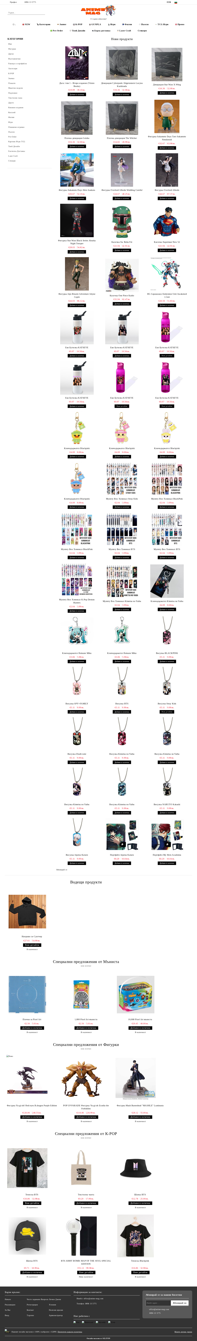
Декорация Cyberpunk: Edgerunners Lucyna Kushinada (122, 84)
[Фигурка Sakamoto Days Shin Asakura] (77, 170)
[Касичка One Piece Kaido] (122, 275)
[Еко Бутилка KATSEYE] (77, 327)
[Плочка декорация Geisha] (77, 118)
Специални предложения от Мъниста (86, 961)
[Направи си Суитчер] (27, 911)
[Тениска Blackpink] (135, 1236)
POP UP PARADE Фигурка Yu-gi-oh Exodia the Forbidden (86, 1107)
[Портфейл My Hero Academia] (167, 834)
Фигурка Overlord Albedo (167, 190)
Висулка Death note (77, 754)
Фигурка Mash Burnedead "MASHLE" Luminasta (140, 1105)
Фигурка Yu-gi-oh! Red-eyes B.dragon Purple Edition (32, 1105)
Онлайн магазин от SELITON (98, 1338)
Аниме (63, 24)
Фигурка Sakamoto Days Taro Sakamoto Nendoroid (167, 138)
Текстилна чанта (86, 1194)
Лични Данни (55, 1299)
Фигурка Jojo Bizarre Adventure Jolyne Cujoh (76, 295)
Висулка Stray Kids (167, 703)
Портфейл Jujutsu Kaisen (122, 855)
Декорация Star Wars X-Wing (167, 84)
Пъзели (144, 24)
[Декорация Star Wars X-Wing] (167, 64)
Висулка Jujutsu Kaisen (77, 855)
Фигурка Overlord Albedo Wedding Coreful (121, 190)
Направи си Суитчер (32, 936)
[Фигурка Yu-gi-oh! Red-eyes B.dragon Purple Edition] (27, 1079)
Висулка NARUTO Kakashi (167, 804)
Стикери (142, 31)
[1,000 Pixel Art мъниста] (81, 994)
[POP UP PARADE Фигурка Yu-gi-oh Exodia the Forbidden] (81, 1079)
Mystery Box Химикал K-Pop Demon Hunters (76, 601)
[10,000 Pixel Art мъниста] (135, 994)
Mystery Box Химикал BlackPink (167, 499)
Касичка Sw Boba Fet (121, 242)
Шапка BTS (140, 1194)
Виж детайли (167, 356)
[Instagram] (188, 2)
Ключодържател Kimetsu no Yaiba (167, 601)
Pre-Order (58, 31)
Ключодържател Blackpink (77, 448)
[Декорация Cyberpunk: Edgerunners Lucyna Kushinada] (122, 63)
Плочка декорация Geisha (76, 138)
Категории (44, 24)
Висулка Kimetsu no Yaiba (121, 754)
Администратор (56, 1315)
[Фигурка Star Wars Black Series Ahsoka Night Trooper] (77, 220)
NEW (27, 24)
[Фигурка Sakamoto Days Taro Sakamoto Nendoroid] (167, 116)
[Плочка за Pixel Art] (27, 994)
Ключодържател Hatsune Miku (77, 653)
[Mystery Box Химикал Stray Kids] (122, 478)
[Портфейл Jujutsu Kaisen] (122, 834)
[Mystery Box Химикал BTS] (122, 529)
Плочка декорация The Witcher (122, 138)
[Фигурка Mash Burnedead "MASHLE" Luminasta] (136, 1079)
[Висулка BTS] (122, 683)
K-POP (78, 24)
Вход (7, 1315)
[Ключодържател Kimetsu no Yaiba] (167, 581)
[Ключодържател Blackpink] (77, 428)
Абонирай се (61, 870)
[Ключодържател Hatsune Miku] (77, 633)
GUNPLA (96, 24)
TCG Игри (163, 24)
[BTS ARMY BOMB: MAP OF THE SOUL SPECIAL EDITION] (81, 1236)
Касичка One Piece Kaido (122, 295)
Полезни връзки (56, 1310)
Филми (128, 24)
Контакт (30, 1310)
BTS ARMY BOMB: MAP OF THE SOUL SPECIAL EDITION (86, 1262)
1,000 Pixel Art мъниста (86, 1019)
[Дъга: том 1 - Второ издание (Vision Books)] (77, 63)
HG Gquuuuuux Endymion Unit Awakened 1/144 (167, 295)
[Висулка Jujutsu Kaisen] (77, 834)
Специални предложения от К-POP (86, 1133)
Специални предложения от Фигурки (86, 1044)
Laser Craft (125, 31)
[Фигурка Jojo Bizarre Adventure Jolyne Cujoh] (77, 274)
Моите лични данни (183, 1332)
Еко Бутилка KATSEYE (76, 347)
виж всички (86, 966)
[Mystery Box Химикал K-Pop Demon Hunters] (77, 579)
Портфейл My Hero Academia (167, 855)
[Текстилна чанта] (81, 1168)
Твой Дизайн (78, 31)
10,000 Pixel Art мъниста (140, 1019)
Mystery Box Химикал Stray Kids (122, 499)
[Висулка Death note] (77, 733)
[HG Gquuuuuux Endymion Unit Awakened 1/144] (167, 274)
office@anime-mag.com (93, 1299)
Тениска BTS (31, 1194)
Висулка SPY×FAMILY (77, 703)
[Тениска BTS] (27, 1168)
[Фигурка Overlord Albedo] (167, 170)
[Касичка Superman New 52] (167, 222)
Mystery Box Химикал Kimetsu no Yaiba (122, 601)
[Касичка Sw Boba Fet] (122, 222)
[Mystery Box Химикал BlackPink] (167, 478)
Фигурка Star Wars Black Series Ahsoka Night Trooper (77, 242)
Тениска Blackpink (140, 1261)
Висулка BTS (121, 703)
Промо (181, 24)
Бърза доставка (102, 31)
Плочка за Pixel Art (32, 1019)
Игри (113, 24)
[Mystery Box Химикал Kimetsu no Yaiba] (122, 581)
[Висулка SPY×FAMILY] (77, 683)
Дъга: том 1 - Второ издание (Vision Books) (76, 84)
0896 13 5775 (30, 2)
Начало (8, 1299)
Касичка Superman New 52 (167, 242)
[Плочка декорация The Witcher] (122, 118)
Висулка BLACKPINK (167, 653)
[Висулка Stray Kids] (167, 683)
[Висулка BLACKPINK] (167, 633)
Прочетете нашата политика (70, 1332)
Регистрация (32, 1305)
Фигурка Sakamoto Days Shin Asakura (77, 190)
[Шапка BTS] (135, 1168)
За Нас (7, 1310)
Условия (52, 1305)
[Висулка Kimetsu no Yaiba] (122, 733)
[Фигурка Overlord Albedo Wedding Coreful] (122, 170)
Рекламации (10, 1305)
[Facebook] (184, 2)
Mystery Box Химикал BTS (122, 549)
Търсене (30, 1315)
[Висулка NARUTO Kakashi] (167, 784)
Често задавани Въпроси (37, 1299)
